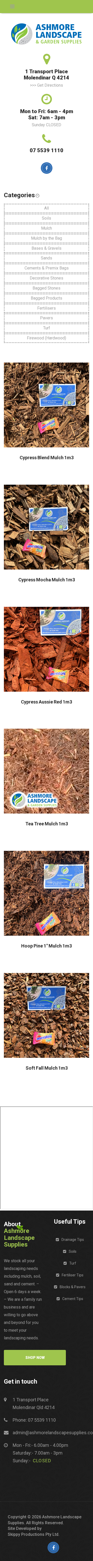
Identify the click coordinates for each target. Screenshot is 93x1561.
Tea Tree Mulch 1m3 (46, 823)
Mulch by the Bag (46, 238)
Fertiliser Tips (72, 1275)
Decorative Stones (46, 278)
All (46, 208)
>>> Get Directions (46, 85)
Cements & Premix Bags (47, 268)
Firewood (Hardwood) (46, 338)
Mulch (46, 228)
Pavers (46, 317)
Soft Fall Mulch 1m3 (47, 1068)
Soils (46, 218)
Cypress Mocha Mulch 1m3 (46, 579)
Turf (46, 328)
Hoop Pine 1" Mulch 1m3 (46, 946)
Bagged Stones (46, 288)
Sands (46, 258)
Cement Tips (72, 1299)
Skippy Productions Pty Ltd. (33, 1534)
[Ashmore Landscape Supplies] (46, 34)
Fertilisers (46, 308)
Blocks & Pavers (73, 1287)
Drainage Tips (72, 1240)
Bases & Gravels (46, 248)
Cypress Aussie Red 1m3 (46, 702)
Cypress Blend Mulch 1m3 (47, 457)
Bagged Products (46, 298)
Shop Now (35, 1358)
